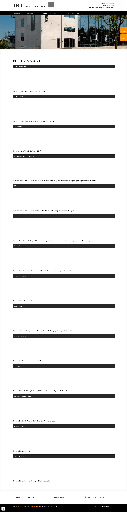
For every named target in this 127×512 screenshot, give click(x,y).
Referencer (42, 13)
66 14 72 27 (110, 3)
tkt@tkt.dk (110, 5)
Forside (16, 13)
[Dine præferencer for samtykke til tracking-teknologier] (3, 509)
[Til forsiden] (33, 5)
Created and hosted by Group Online (102, 506)
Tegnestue (28, 13)
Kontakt (76, 13)
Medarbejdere (56, 13)
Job (67, 13)
